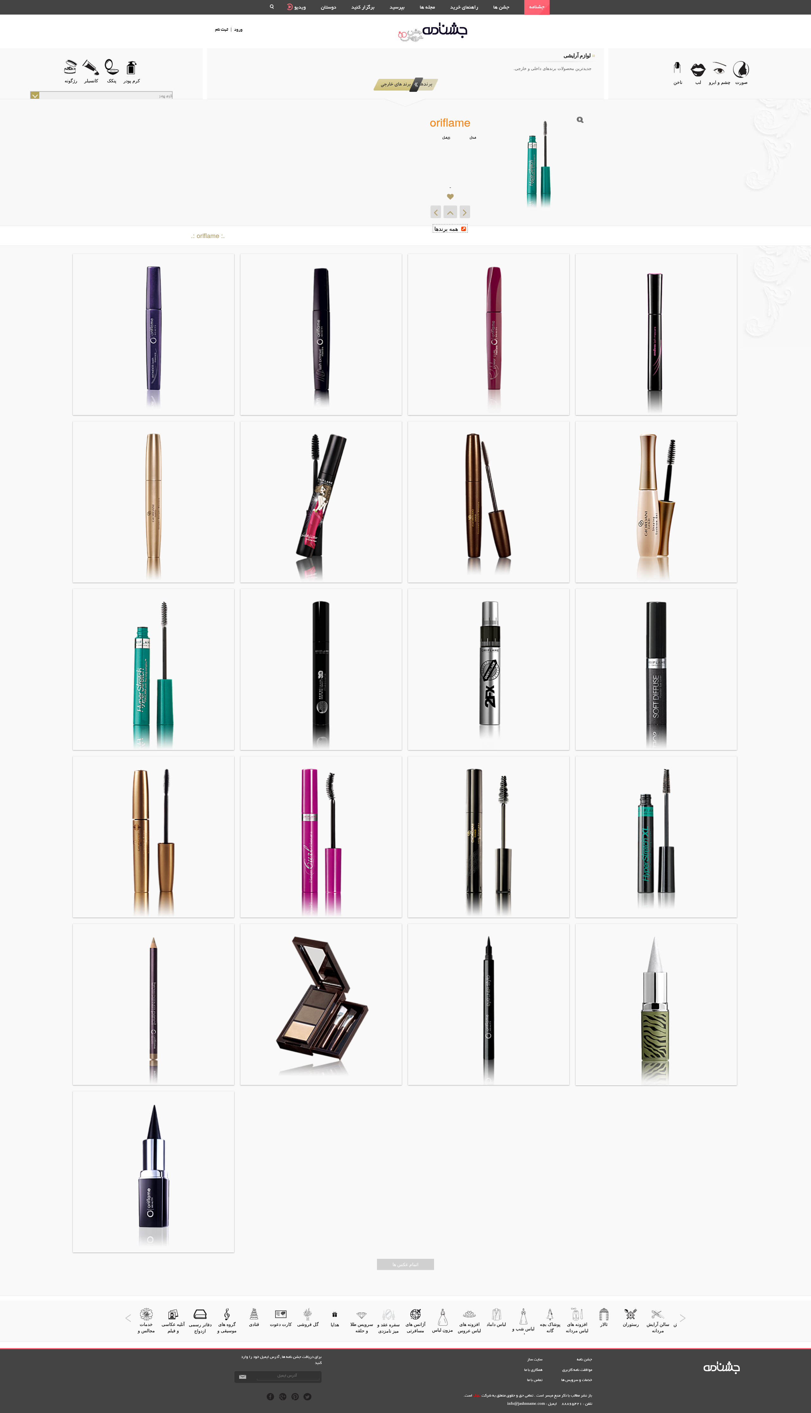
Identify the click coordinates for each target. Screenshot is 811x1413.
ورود (238, 30)
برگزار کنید (362, 7)
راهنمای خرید (464, 7)
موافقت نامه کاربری (577, 1370)
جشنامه (537, 7)
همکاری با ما (533, 1370)
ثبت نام (221, 30)
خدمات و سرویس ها (576, 1380)
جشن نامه (584, 1360)
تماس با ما (534, 1380)
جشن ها (501, 7)
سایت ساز (534, 1360)
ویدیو (299, 7)
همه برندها (447, 228)
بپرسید (397, 7)
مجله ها (427, 7)
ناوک (477, 1396)
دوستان (328, 7)
